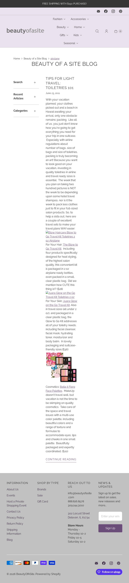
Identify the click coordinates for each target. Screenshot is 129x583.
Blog (10, 539)
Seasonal (69, 43)
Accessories (78, 19)
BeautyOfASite (25, 574)
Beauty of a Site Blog (35, 58)
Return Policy (15, 523)
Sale (40, 495)
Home (78, 27)
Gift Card (42, 501)
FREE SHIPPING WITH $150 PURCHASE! (64, 3)
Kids (76, 35)
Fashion (57, 19)
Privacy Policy (15, 517)
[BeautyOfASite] (26, 31)
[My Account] (106, 31)
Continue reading (61, 459)
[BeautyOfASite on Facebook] (106, 11)
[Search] (97, 31)
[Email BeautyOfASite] (98, 11)
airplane (55, 58)
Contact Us (13, 511)
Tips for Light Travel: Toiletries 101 (60, 83)
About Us (12, 489)
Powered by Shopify (48, 574)
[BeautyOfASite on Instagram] (113, 11)
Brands (41, 489)
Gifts (62, 35)
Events (11, 495)
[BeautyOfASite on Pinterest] (120, 11)
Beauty (61, 27)
